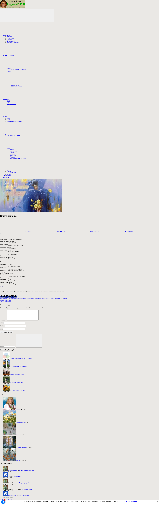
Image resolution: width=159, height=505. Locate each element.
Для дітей (12, 157)
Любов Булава (12, 495)
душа (19, 298)
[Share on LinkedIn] (9, 296)
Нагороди (9, 39)
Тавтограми (13, 151)
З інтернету (10, 83)
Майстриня (11, 41)
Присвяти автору (15, 85)
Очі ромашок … (20, 422)
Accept (123, 501)
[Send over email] (15, 296)
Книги (8, 102)
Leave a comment (128, 231)
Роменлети (13, 155)
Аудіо (8, 118)
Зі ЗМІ (8, 101)
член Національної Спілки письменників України (53, 298)
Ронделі (12, 149)
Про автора (6, 35)
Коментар (3, 320)
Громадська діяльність (13, 42)
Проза (9, 171)
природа (31, 298)
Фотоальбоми (10, 38)
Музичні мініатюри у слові (18, 158)
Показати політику (131, 501)
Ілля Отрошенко (12, 470)
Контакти (6, 177)
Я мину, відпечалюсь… (6, 301)
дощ (17, 298)
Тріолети (12, 152)
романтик (36, 298)
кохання (27, 298)
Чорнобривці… (18, 476)
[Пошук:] (8, 346)
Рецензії (9, 68)
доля (14, 298)
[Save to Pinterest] (6, 296)
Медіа (5, 116)
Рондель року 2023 (24, 483)
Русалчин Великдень (22, 447)
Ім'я (1, 323)
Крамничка (8, 175)
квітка (23, 298)
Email (2, 326)
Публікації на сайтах (16, 86)
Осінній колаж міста (5, 300)
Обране (92, 231)
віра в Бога (8, 298)
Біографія (9, 36)
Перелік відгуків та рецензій (18, 69)
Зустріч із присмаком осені (26, 470)
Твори (5, 134)
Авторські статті (11, 104)
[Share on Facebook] (1, 296)
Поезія (8, 148)
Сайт (1, 329)
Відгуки (9, 71)
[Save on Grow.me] (12, 296)
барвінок (2, 298)
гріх (12, 298)
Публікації (6, 99)
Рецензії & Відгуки (8, 55)
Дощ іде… (19, 460)
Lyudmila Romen (60, 231)
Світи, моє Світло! (23, 495)
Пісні (9, 174)
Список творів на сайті (13, 135)
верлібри (12, 154)
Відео (8, 119)
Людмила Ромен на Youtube (14, 121)
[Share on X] (4, 296)
